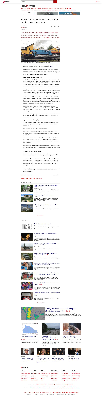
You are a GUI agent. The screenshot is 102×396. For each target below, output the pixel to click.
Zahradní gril (69, 386)
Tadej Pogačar (33, 376)
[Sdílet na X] (59, 175)
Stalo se (28, 8)
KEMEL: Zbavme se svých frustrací (42, 224)
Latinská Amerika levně (66, 378)
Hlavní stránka (23, 8)
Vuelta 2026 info (34, 371)
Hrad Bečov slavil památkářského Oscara (43, 195)
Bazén (33, 386)
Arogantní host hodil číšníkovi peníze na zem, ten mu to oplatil (46, 283)
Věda (32, 10)
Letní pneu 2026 (75, 371)
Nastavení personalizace (74, 392)
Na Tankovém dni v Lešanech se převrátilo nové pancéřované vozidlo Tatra (45, 253)
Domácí (32, 8)
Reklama (33, 392)
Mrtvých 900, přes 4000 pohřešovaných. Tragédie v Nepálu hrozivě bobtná (49, 338)
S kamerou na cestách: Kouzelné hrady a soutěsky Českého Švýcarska (46, 185)
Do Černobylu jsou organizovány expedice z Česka (46, 205)
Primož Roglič (33, 378)
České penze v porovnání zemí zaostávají (28, 337)
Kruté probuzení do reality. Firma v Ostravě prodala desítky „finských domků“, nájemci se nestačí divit (46, 273)
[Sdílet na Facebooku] (57, 175)
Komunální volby (24, 380)
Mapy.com (37, 384)
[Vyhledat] (55, 1)
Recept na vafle (54, 378)
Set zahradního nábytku (61, 386)
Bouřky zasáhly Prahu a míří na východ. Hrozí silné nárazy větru (61, 309)
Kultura (58, 8)
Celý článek (53, 317)
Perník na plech (54, 380)
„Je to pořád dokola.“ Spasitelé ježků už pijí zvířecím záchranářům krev (71, 337)
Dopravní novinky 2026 (76, 375)
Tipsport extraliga (44, 375)
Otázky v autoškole (75, 378)
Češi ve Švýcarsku (65, 376)
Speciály (56, 10)
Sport (50, 10)
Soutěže (40, 178)
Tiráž (40, 392)
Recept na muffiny (54, 373)
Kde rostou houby (51, 384)
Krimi (55, 8)
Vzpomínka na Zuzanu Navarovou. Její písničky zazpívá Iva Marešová (45, 234)
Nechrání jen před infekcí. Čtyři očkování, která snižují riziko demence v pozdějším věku (47, 263)
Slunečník (49, 386)
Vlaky (37, 178)
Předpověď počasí (43, 384)
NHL (42, 380)
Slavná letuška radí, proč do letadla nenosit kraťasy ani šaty (47, 293)
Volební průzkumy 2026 (25, 373)
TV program (64, 10)
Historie (39, 10)
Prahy (51, 66)
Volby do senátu (24, 378)
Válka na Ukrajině (45, 8)
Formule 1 (43, 378)
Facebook (25, 392)
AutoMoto (28, 10)
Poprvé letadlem (65, 373)
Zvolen (30, 178)
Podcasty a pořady (45, 10)
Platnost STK (74, 380)
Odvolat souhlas (65, 392)
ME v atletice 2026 (44, 376)
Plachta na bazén (38, 386)
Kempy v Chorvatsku (65, 371)
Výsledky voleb (24, 375)
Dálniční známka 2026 (76, 373)
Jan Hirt (32, 375)
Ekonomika (62, 8)
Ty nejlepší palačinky (55, 371)
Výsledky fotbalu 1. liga (45, 373)
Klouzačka (54, 386)
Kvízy (53, 10)
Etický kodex (52, 392)
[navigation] (1, 2)
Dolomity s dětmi (65, 380)
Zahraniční (39, 8)
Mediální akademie (45, 392)
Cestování (35, 10)
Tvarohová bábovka (55, 376)
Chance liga (43, 371)
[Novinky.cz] (28, 6)
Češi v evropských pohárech (67, 384)
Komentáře (51, 8)
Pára (34, 178)
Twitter (29, 392)
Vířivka (74, 386)
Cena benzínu (58, 384)
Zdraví (35, 266)
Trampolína (45, 386)
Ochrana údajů (58, 392)
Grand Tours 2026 (34, 380)
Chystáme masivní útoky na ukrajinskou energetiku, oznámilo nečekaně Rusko (46, 244)
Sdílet (56, 26)
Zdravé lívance (54, 375)
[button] (40, 51)
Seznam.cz (98, 1)
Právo (22, 25)
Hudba (35, 236)
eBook (52, 26)
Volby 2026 (23, 371)
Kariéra (37, 392)
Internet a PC (23, 10)
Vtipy (34, 225)
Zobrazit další (40, 215)
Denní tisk (69, 10)
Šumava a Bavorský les (66, 375)
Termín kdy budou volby (25, 376)
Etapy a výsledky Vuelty (35, 373)
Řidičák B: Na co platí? (76, 376)
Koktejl (70, 8)
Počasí (60, 10)
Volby (35, 8)
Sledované (73, 10)
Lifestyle (66, 8)
